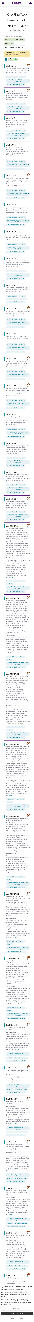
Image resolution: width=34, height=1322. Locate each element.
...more (11, 577)
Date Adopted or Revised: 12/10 (15, 84)
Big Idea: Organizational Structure (16, 299)
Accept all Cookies (17, 1313)
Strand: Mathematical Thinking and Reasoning (18, 587)
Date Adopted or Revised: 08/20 (16, 591)
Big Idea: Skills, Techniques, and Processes (18, 323)
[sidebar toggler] (3, 3)
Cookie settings (17, 1309)
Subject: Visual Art (12, 77)
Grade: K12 (10, 584)
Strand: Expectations (21, 1058)
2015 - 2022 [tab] (8, 39)
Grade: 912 (22, 77)
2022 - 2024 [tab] (19, 39)
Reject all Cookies (17, 1318)
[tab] (6, 59)
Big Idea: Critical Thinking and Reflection (17, 80)
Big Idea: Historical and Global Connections (17, 247)
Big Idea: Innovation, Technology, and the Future (18, 165)
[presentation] (9, 39)
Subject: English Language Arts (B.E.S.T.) (18, 1054)
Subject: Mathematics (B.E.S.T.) (15, 581)
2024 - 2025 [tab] (9, 43)
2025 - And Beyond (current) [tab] (14, 47)
